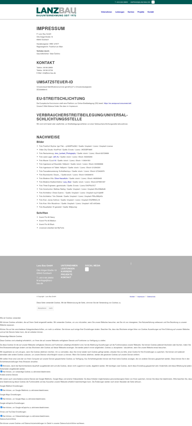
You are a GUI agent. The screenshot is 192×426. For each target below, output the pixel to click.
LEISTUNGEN (68, 269)
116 (54, 160)
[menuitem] (106, 12)
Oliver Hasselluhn (61, 178)
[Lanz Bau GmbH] (56, 12)
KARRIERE (66, 271)
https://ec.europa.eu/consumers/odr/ (117, 103)
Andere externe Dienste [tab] (9, 374)
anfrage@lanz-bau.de (45, 282)
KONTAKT (66, 277)
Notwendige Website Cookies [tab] (11, 336)
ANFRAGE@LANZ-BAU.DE (140, 2)
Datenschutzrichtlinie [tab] (8, 419)
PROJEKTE (66, 274)
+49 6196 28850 (46, 277)
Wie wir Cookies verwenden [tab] (10, 318)
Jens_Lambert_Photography (65, 153)
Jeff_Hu (56, 156)
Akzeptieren (42, 308)
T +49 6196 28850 (121, 2)
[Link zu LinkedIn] (153, 2)
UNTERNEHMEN (69, 266)
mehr (51, 308)
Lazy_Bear (67, 182)
